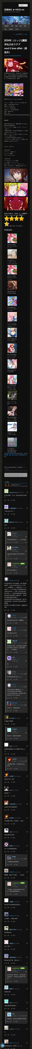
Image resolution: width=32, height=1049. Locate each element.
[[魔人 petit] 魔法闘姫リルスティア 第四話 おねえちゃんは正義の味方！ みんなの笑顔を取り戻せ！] (12, 415)
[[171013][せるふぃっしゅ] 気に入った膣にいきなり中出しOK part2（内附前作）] (12, 258)
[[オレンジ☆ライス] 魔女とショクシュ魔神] (12, 400)
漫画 (21, 26)
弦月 (17, 761)
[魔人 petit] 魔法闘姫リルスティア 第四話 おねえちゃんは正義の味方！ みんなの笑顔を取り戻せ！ (12, 420)
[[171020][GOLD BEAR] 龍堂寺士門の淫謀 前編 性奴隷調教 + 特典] (12, 447)
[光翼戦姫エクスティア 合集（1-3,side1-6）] (12, 431)
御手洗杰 (14, 703)
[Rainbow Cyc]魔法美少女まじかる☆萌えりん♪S (11, 246)
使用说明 (11, 29)
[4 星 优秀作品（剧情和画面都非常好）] (21, 218)
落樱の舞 (18, 659)
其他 (6, 29)
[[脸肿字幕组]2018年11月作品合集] (12, 368)
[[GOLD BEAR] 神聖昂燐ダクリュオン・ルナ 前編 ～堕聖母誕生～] (12, 384)
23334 (17, 686)
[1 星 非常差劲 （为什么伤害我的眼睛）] (6, 218)
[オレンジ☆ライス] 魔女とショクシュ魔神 (11, 403)
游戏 (25, 26)
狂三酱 (14, 628)
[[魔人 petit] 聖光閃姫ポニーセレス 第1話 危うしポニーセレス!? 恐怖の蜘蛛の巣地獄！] (12, 352)
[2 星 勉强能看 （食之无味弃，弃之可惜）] (11, 218)
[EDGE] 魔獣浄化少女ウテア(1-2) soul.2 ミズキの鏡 (11, 309)
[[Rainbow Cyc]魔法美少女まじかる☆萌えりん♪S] (12, 243)
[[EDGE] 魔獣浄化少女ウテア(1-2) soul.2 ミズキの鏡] (12, 305)
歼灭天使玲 (18, 565)
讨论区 (16, 29)
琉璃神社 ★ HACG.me (14, 9)
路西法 (17, 858)
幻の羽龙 (18, 731)
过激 (10, 455)
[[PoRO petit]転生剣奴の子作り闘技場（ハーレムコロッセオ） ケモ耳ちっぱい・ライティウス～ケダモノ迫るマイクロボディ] (12, 337)
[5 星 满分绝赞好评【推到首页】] (6, 223)
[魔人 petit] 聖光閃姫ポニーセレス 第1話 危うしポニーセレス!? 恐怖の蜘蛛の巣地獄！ (11, 358)
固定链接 (22, 455)
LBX (17, 1015)
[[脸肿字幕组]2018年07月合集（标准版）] (12, 290)
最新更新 (7, 26)
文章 (12, 26)
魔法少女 (14, 455)
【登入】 (6, 469)
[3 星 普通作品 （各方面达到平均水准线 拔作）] (16, 218)
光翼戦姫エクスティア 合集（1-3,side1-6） (11, 434)
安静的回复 (18, 970)
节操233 (18, 885)
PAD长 (14, 615)
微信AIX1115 (19, 535)
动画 (16, 26)
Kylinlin (18, 549)
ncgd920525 (18, 55)
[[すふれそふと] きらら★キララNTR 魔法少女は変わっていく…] (12, 321)
